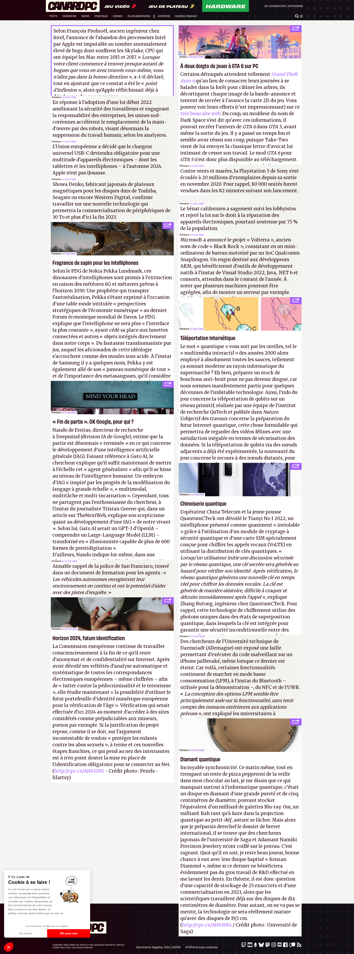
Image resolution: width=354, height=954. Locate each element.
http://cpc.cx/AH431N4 (207, 925)
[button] (9, 947)
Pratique (101, 15)
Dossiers (69, 15)
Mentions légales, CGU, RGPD (158, 947)
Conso (118, 15)
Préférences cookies (202, 947)
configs (164, 15)
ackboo (183, 57)
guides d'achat (186, 15)
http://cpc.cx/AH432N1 (79, 771)
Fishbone (56, 97)
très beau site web (200, 113)
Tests (53, 15)
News (85, 15)
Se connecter (275, 5)
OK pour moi (68, 933)
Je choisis (25, 933)
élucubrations (139, 15)
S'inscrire (295, 5)
